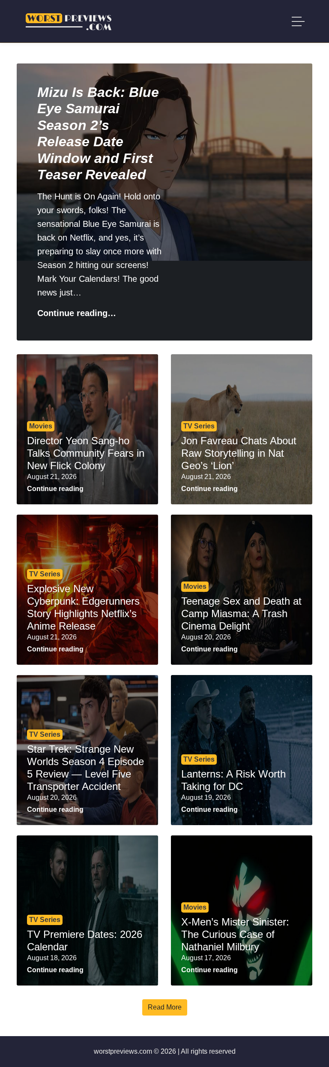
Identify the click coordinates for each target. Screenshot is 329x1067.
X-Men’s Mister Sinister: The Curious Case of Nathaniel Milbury (235, 934)
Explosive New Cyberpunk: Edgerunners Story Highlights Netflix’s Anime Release (83, 607)
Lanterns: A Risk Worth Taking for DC (233, 780)
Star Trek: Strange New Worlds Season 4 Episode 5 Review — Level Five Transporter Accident (85, 767)
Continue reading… (76, 313)
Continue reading (55, 488)
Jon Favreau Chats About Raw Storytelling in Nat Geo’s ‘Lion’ (238, 453)
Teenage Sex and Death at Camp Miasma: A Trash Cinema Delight (241, 613)
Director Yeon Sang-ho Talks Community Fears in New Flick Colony (85, 453)
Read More (165, 1007)
